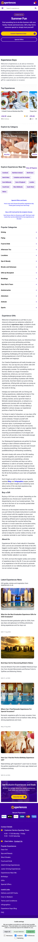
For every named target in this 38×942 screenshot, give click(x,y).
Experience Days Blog (9, 908)
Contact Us (18, 841)
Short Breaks (6, 857)
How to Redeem (7, 897)
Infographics (5, 905)
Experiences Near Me (9, 873)
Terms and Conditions (9, 901)
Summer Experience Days (18, 33)
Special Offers (19, 39)
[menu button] (2, 8)
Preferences (30, 935)
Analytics (20, 935)
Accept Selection (19, 931)
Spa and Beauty (6, 853)
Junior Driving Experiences (10, 869)
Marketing (20, 938)
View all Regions (31, 168)
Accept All (31, 931)
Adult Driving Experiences (10, 865)
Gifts (3, 880)
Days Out (4, 849)
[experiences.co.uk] (19, 808)
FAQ (2, 912)
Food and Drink (6, 861)
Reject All (7, 931)
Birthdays (4, 877)
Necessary (9, 935)
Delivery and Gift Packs (9, 893)
